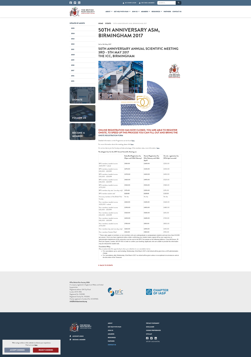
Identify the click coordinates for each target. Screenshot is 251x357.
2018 (72, 65)
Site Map (149, 334)
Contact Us (176, 12)
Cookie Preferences (153, 330)
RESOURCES (156, 12)
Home (100, 23)
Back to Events (106, 265)
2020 (73, 55)
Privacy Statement (152, 323)
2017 (72, 70)
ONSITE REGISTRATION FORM (110, 135)
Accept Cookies (17, 350)
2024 (73, 33)
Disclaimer (150, 327)
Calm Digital (155, 341)
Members (144, 12)
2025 (72, 28)
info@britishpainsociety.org (78, 301)
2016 (72, 76)
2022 (72, 44)
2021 (72, 49)
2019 (72, 60)
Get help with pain (121, 12)
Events (108, 23)
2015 (72, 81)
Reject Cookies (46, 350)
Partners (167, 12)
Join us (135, 12)
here (133, 140)
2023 (72, 39)
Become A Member (147, 3)
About (107, 12)
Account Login (130, 3)
